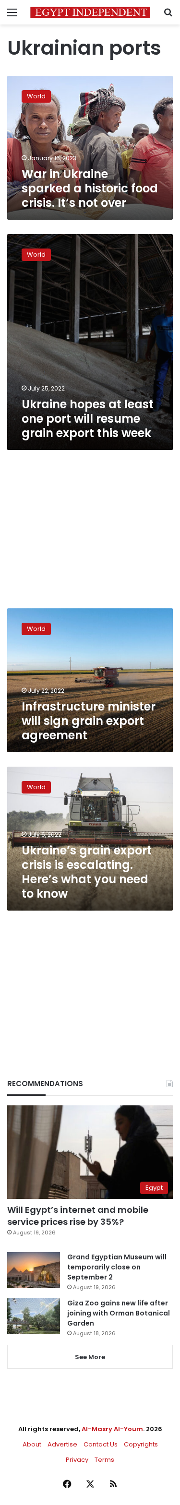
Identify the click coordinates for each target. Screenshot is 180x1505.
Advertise (62, 1444)
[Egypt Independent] (90, 12)
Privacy (77, 1459)
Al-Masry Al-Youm (112, 1429)
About (32, 1444)
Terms (104, 1459)
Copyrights (141, 1444)
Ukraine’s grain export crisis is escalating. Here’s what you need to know (87, 871)
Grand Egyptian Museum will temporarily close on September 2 (117, 1267)
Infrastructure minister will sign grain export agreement (89, 721)
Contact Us (101, 1444)
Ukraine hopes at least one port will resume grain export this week (88, 418)
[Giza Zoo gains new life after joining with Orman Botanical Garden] (33, 1316)
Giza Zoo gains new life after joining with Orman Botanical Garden (118, 1313)
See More (90, 1357)
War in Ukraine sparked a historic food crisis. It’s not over (90, 188)
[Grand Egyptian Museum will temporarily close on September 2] (33, 1270)
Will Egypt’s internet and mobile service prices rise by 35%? (77, 1216)
